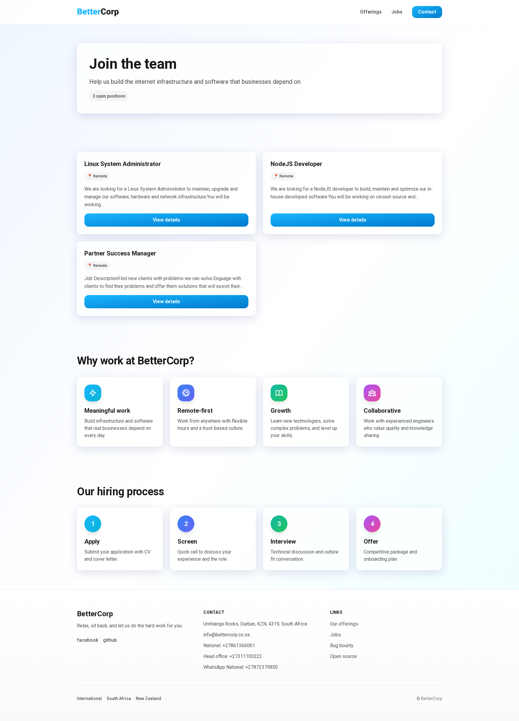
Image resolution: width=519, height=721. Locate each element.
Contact (427, 12)
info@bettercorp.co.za (226, 635)
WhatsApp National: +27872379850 (240, 667)
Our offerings (344, 624)
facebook (87, 640)
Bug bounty (342, 645)
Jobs (396, 12)
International (89, 698)
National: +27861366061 (229, 645)
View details (166, 220)
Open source (343, 656)
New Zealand (148, 698)
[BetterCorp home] (98, 12)
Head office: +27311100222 (232, 656)
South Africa (119, 698)
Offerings (371, 12)
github (110, 640)
